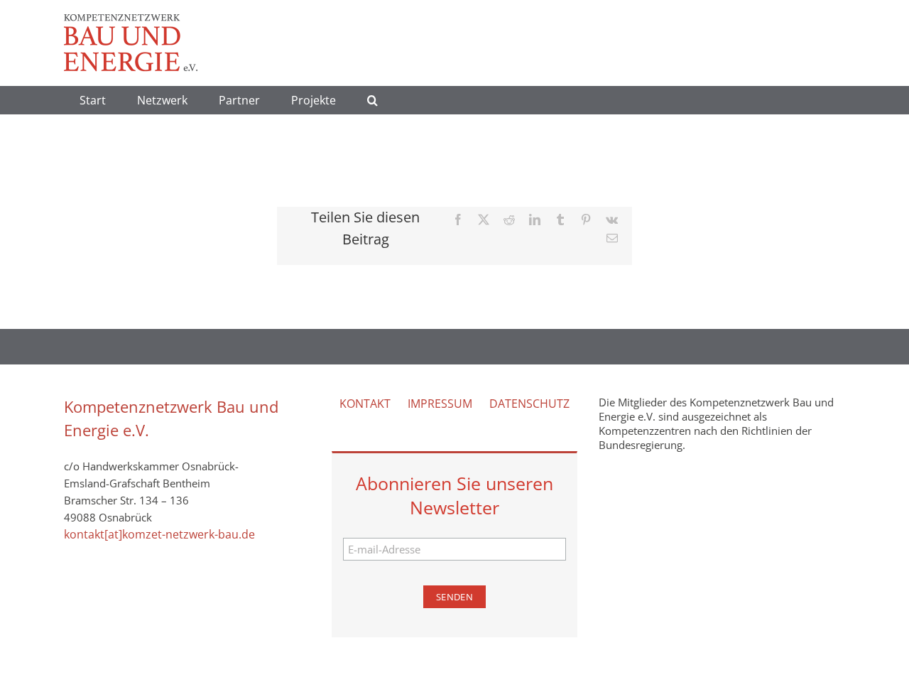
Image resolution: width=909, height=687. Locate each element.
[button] (372, 100)
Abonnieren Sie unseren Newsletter (454, 495)
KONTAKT (365, 403)
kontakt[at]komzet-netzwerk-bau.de (159, 534)
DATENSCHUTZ (529, 403)
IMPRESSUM (440, 403)
